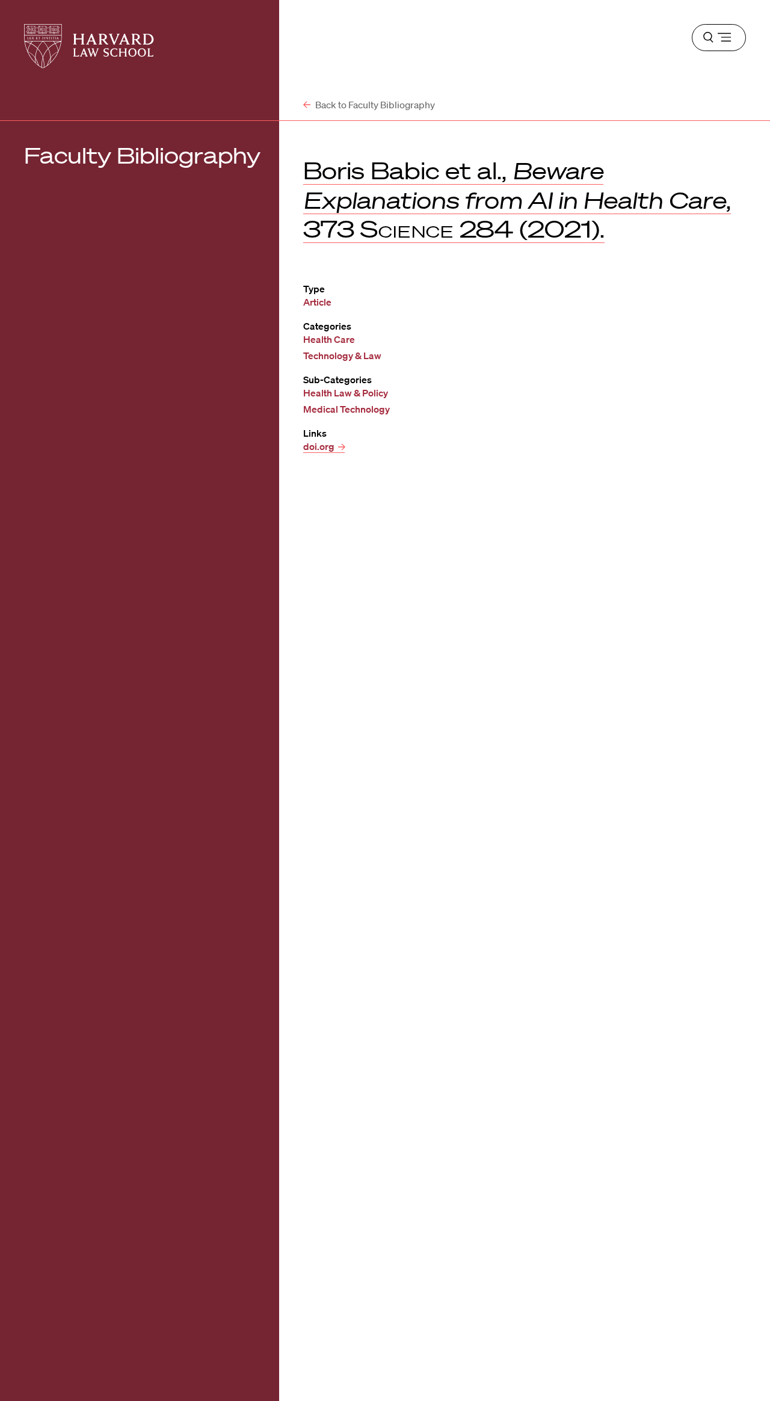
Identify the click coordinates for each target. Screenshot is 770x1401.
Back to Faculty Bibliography (374, 105)
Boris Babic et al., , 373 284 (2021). (517, 200)
